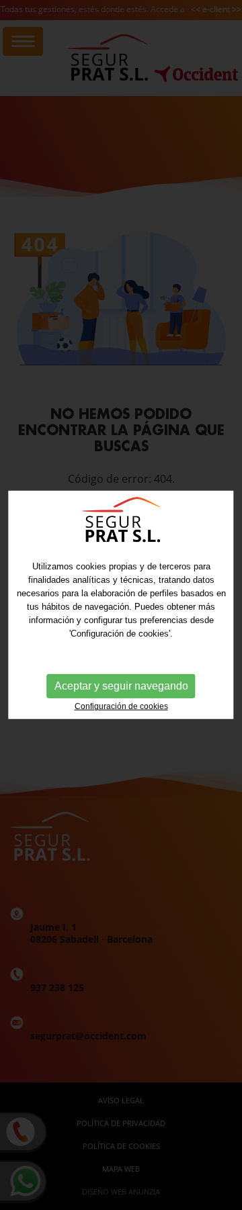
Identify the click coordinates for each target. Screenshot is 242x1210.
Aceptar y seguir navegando (121, 686)
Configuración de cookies (121, 706)
